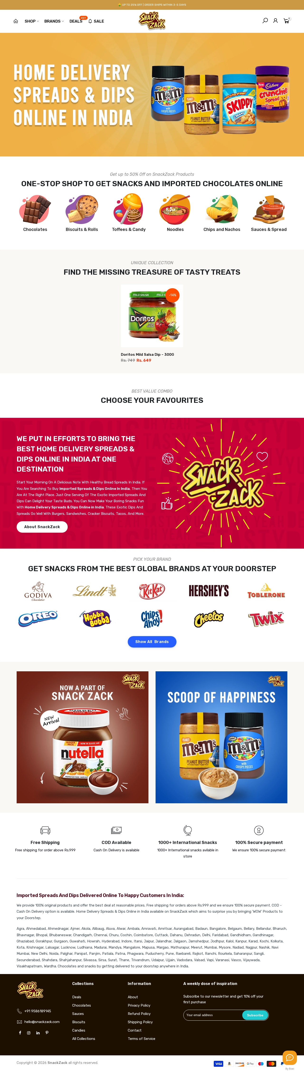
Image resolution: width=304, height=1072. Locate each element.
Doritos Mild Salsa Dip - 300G (147, 354)
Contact (135, 1030)
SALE (99, 21)
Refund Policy (139, 1014)
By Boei (289, 1068)
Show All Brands (152, 641)
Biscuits (78, 1022)
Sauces (78, 1014)
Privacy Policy (139, 1005)
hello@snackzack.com (42, 1022)
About (133, 997)
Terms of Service (141, 1039)
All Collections (83, 1039)
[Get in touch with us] (290, 1058)
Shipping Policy (140, 1022)
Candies (78, 1030)
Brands (52, 21)
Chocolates (81, 1005)
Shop (30, 21)
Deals (78, 20)
